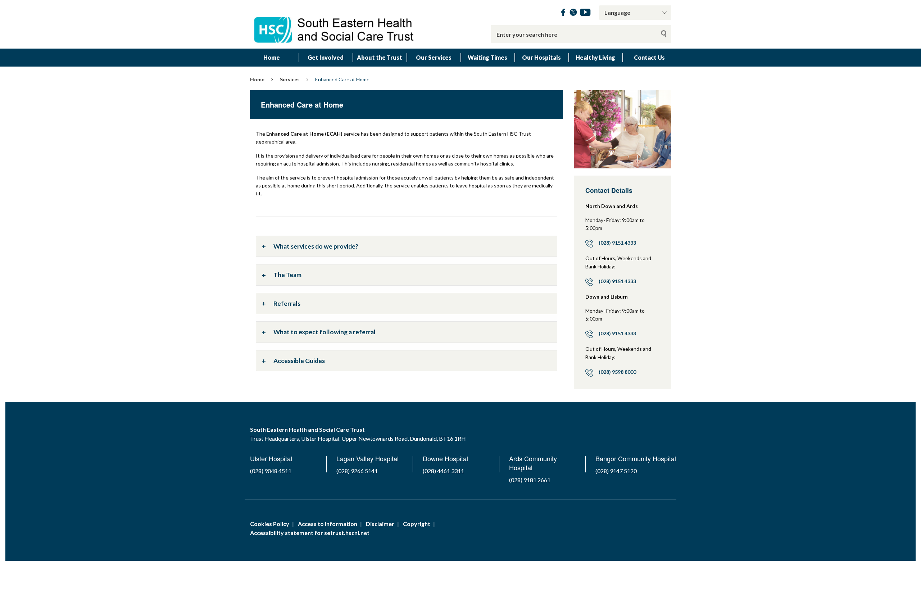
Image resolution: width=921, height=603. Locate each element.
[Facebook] (563, 13)
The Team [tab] (287, 274)
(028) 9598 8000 (617, 372)
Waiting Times (487, 57)
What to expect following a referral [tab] (324, 332)
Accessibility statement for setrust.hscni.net (309, 532)
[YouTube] (585, 13)
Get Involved (326, 57)
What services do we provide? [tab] (315, 246)
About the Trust (379, 57)
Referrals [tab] (286, 303)
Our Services (434, 57)
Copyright (416, 523)
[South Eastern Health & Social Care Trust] (334, 24)
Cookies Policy (269, 523)
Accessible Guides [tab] (299, 360)
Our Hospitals (541, 57)
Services (290, 79)
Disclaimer (380, 523)
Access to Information (327, 523)
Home (271, 57)
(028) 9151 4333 (617, 243)
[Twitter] (573, 13)
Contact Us (649, 57)
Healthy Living (595, 57)
